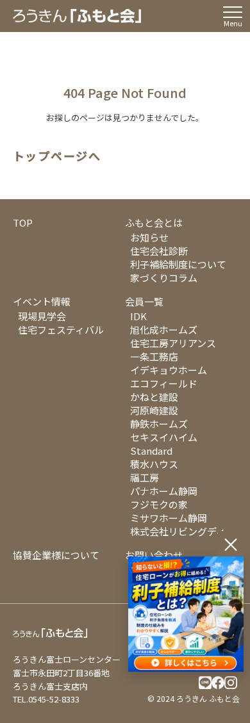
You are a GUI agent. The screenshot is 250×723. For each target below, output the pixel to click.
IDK (138, 316)
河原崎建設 (154, 410)
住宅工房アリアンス (173, 343)
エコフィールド (163, 383)
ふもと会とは (154, 222)
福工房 (144, 477)
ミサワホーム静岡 (168, 517)
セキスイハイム (163, 437)
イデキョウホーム (168, 370)
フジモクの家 (159, 504)
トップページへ (57, 156)
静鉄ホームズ (159, 423)
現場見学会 (42, 316)
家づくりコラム (163, 277)
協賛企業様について (56, 555)
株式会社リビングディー (182, 531)
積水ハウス (154, 464)
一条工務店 (154, 356)
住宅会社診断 (159, 250)
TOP (23, 222)
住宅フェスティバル (61, 329)
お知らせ (149, 237)
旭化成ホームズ (163, 329)
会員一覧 (144, 301)
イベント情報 (42, 301)
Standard (151, 450)
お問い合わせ (154, 555)
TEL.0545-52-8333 (46, 699)
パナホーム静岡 (163, 491)
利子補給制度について (178, 264)
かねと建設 (154, 396)
